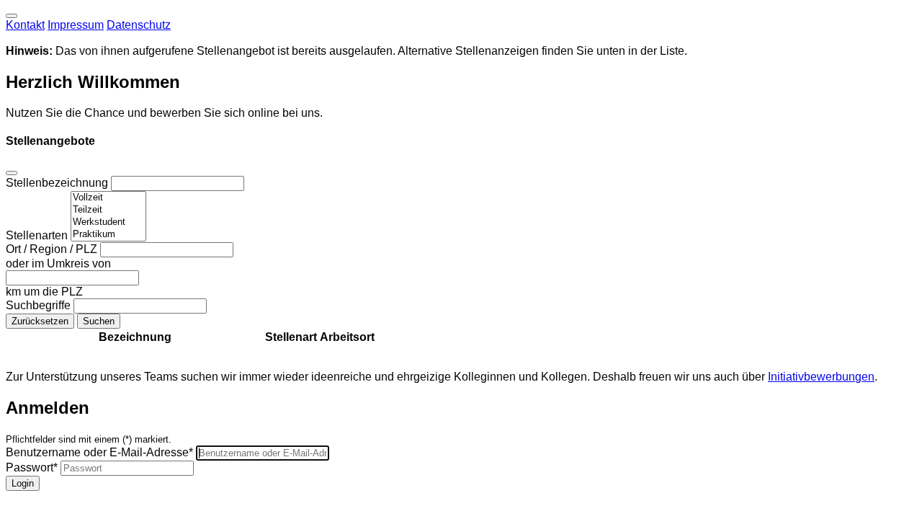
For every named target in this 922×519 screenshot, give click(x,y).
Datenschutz (139, 25)
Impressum (76, 25)
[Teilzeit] (108, 210)
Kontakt (25, 25)
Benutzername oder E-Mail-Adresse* (99, 452)
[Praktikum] (108, 235)
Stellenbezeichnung (58, 183)
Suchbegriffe (39, 305)
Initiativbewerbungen (821, 377)
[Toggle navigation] (11, 16)
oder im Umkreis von (58, 263)
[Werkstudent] (108, 222)
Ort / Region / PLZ (53, 249)
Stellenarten (38, 235)
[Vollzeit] (108, 198)
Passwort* (32, 467)
